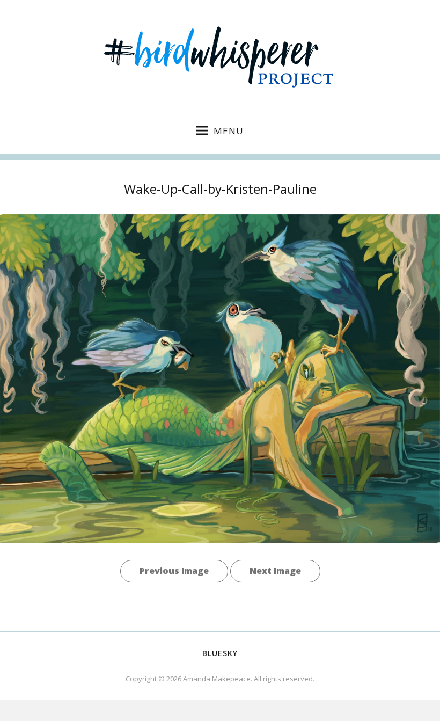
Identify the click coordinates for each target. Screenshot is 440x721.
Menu (229, 131)
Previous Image (174, 571)
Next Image (275, 571)
